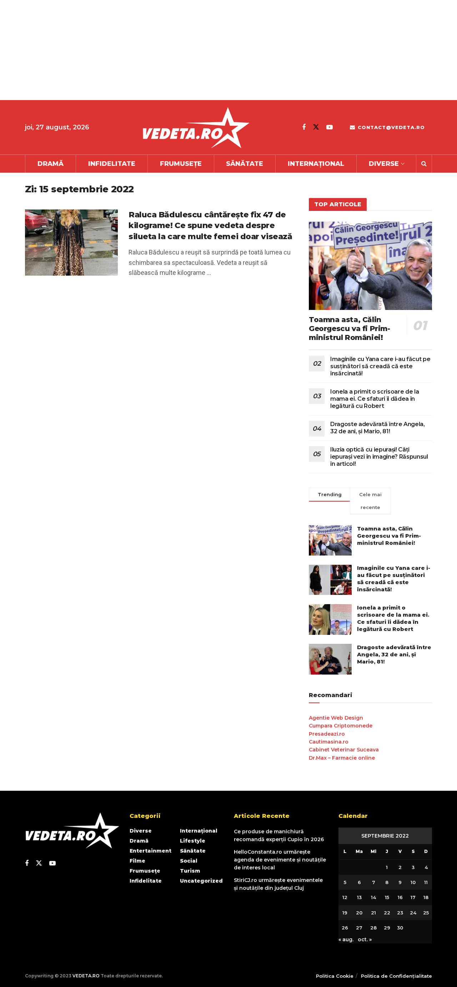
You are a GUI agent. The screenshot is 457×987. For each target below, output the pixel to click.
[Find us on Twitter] (316, 127)
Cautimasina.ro (328, 742)
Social (188, 861)
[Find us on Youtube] (329, 127)
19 (344, 913)
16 (400, 897)
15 (387, 897)
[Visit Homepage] (195, 127)
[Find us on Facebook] (304, 127)
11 (426, 882)
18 (425, 897)
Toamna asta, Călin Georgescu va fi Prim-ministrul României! (349, 328)
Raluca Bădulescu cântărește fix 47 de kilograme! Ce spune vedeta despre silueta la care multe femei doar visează (210, 226)
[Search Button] (424, 164)
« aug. (345, 939)
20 (359, 913)
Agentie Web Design (336, 718)
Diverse (384, 164)
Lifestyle (192, 841)
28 (373, 928)
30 (400, 928)
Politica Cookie (334, 976)
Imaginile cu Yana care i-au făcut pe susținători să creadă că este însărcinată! (380, 366)
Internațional (316, 164)
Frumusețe (181, 164)
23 (400, 913)
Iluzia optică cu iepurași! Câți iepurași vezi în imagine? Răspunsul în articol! (379, 456)
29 (387, 928)
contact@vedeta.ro (390, 127)
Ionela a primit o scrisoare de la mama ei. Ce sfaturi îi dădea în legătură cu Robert (374, 398)
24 (413, 913)
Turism (190, 871)
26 (345, 928)
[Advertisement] (214, 50)
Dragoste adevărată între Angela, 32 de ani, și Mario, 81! (377, 428)
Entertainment (150, 851)
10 (413, 882)
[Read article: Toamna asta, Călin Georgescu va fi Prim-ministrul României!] (370, 266)
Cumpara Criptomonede (340, 725)
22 (387, 913)
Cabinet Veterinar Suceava (344, 749)
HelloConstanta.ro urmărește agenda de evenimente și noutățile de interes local (280, 860)
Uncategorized (201, 881)
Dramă (50, 164)
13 (359, 897)
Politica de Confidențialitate (396, 976)
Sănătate (244, 164)
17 (413, 897)
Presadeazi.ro (327, 734)
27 (359, 928)
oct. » (365, 939)
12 (344, 897)
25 (426, 913)
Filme (137, 861)
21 (373, 913)
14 (373, 897)
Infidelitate (111, 164)
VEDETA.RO (86, 975)
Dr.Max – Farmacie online (342, 758)
